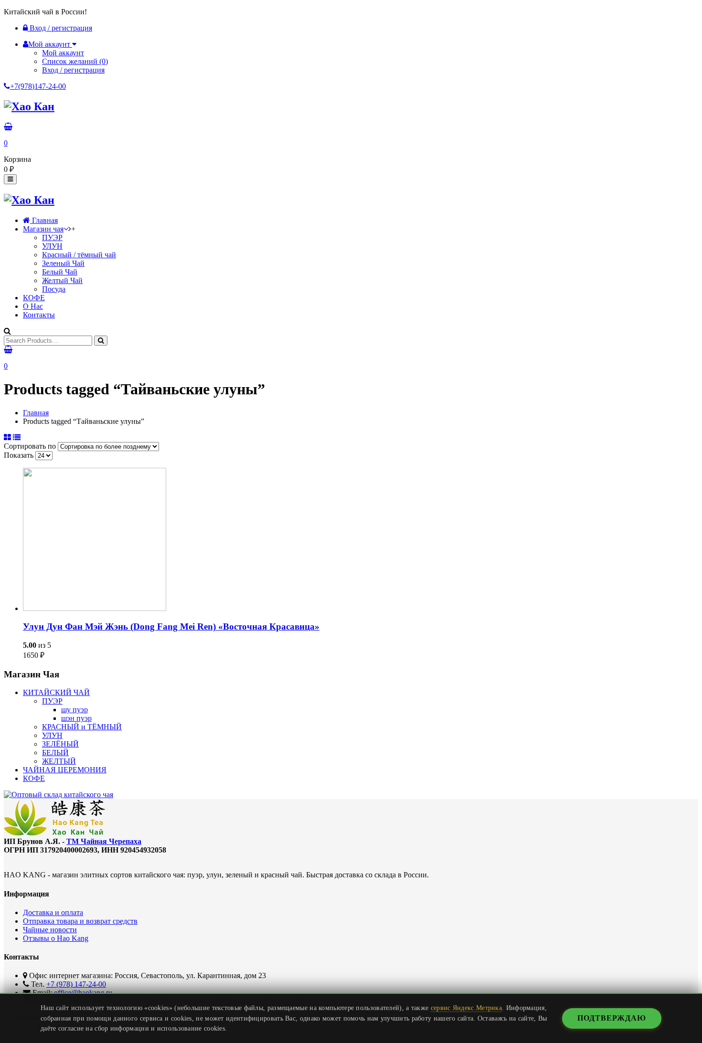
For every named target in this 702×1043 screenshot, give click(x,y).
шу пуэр (74, 710)
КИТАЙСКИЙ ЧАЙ (56, 692)
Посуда (53, 289)
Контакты (39, 315)
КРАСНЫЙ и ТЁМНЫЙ (82, 727)
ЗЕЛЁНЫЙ (60, 744)
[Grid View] (7, 437)
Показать (19, 455)
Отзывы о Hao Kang (55, 938)
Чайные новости (50, 930)
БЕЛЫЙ (55, 752)
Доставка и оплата (53, 912)
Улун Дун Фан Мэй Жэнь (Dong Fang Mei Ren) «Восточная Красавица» (171, 627)
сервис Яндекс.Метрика (466, 1007)
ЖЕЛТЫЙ (59, 761)
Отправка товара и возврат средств (80, 921)
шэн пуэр (76, 718)
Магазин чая (43, 229)
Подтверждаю (611, 1018)
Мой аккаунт (63, 53)
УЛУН (52, 246)
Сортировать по (31, 446)
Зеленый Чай (63, 263)
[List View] (17, 437)
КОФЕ (34, 298)
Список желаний (75, 61)
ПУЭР (52, 237)
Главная (44, 220)
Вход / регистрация (60, 28)
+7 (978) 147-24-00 (76, 984)
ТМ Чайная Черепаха (103, 841)
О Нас (33, 306)
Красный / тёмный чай (79, 255)
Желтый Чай (62, 280)
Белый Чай (59, 272)
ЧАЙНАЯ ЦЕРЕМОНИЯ (64, 770)
